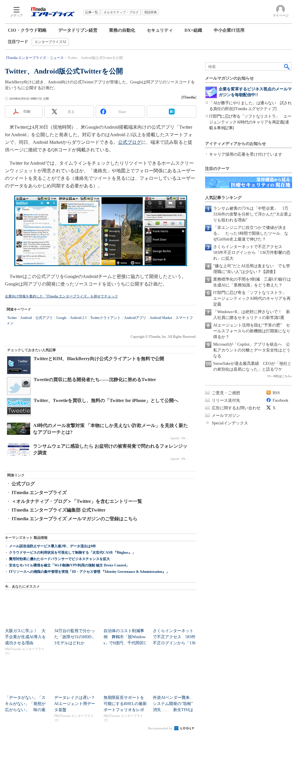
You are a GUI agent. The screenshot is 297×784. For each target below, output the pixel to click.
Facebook (280, 400)
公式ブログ (129, 142)
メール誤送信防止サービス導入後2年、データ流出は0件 (52, 546)
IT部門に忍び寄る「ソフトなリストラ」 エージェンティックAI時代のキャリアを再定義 (252, 298)
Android (26, 318)
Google (61, 318)
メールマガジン (226, 415)
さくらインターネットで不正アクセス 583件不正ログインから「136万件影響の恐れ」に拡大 (251, 253)
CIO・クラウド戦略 (27, 30)
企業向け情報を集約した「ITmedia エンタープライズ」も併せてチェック (61, 296)
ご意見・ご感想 (226, 393)
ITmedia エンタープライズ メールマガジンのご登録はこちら (74, 518)
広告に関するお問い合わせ (236, 408)
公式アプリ (44, 318)
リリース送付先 (226, 400)
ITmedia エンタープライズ (39, 492)
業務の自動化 (122, 30)
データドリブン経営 (77, 30)
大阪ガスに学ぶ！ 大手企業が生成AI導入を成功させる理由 (25, 637)
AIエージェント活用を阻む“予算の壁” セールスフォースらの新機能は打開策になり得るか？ (251, 331)
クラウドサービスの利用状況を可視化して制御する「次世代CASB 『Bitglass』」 (72, 552)
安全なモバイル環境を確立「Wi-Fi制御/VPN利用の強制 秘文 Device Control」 (69, 565)
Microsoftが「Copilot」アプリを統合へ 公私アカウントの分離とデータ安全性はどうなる (251, 350)
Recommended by (160, 728)
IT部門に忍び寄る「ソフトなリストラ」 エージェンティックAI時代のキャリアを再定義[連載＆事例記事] (250, 122)
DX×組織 (193, 30)
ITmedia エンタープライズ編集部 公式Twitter (59, 509)
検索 (287, 66)
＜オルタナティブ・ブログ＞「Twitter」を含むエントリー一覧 (77, 501)
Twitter (12, 318)
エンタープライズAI (50, 42)
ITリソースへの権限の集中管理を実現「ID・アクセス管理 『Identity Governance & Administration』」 (89, 572)
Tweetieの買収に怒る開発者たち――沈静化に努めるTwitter (95, 379)
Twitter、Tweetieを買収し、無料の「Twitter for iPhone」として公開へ (106, 400)
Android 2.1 (78, 318)
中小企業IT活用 (229, 30)
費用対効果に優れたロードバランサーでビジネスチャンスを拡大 (59, 559)
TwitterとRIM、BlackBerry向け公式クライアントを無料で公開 (99, 358)
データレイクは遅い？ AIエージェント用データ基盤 (76, 703)
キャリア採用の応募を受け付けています (245, 154)
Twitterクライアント (105, 318)
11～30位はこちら (279, 376)
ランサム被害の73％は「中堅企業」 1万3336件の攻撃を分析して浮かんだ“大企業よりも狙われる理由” (252, 214)
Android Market (161, 318)
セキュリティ (160, 30)
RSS (276, 393)
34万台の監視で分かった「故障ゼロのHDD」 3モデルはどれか (76, 637)
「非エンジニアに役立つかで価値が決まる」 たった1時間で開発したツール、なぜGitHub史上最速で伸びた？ (250, 233)
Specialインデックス (230, 423)
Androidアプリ (135, 318)
